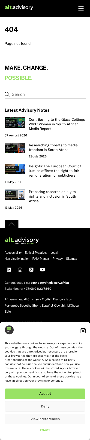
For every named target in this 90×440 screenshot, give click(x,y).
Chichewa (34, 299)
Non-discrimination (17, 258)
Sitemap (71, 258)
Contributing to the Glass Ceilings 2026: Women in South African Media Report (57, 124)
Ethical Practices (36, 252)
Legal (54, 252)
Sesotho (25, 305)
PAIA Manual (41, 258)
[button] (83, 330)
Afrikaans (11, 299)
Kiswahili (60, 305)
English (47, 299)
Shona (36, 305)
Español (47, 305)
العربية (22, 299)
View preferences (45, 419)
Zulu (8, 311)
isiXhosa (73, 305)
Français (59, 299)
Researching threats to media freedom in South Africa (53, 147)
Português (12, 305)
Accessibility (13, 252)
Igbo (69, 299)
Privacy (45, 429)
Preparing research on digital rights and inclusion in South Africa (53, 196)
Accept (45, 393)
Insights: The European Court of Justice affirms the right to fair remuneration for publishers (55, 170)
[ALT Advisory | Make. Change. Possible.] (19, 8)
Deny (45, 406)
